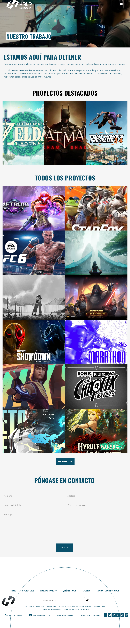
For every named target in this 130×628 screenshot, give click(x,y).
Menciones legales (65, 615)
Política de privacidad (90, 615)
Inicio (13, 590)
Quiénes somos (69, 590)
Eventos (86, 590)
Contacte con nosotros (108, 590)
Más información (65, 461)
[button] (121, 4)
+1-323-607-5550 (16, 615)
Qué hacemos (28, 590)
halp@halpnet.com (41, 615)
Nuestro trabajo (48, 590)
